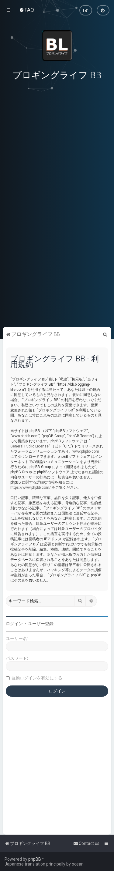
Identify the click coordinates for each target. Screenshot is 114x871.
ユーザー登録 (41, 623)
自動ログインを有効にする (36, 677)
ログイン (14, 623)
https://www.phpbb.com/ (30, 487)
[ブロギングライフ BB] (57, 45)
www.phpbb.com (85, 451)
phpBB (34, 859)
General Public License (29, 446)
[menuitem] (27, 9)
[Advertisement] (57, 283)
